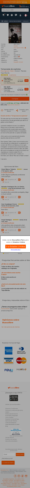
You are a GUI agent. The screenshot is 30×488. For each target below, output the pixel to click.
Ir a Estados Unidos (15, 246)
